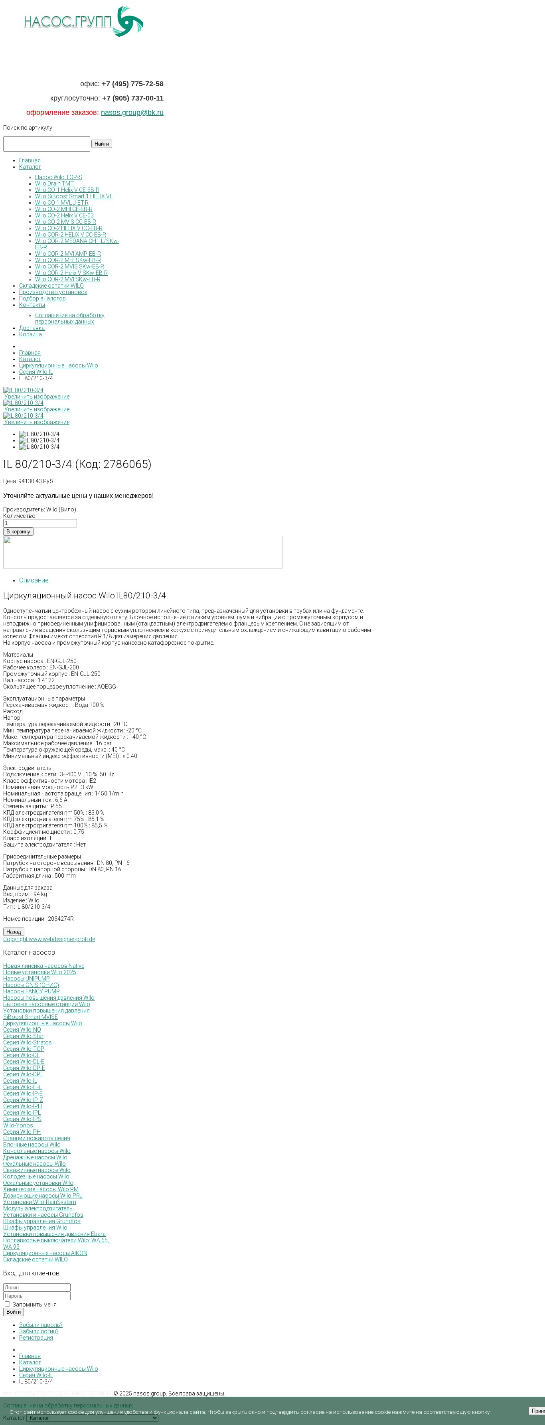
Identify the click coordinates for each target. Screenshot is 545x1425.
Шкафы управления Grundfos (42, 1221)
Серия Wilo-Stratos (27, 1042)
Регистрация (36, 1337)
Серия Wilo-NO (22, 1029)
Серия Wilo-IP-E (23, 1093)
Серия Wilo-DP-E (24, 1068)
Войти (13, 1312)
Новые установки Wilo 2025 (39, 972)
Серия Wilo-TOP (23, 1049)
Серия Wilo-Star (23, 1036)
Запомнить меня (34, 1304)
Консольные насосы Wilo (37, 1151)
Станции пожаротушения (36, 1138)
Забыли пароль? (41, 1325)
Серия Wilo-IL (20, 1081)
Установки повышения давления (46, 1010)
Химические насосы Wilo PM (41, 1189)
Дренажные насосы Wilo (35, 1157)
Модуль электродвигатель (38, 1208)
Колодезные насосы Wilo (36, 1176)
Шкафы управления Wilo (35, 1227)
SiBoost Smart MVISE (30, 1017)
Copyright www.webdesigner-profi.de (49, 939)
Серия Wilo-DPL (23, 1074)
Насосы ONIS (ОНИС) (31, 985)
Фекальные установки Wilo (38, 1183)
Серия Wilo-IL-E (22, 1087)
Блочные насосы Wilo (32, 1144)
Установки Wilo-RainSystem (39, 1202)
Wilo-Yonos (18, 1125)
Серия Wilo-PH (22, 1132)
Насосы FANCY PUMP (31, 991)
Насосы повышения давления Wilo (49, 998)
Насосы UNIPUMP (26, 978)
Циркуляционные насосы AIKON (45, 1253)
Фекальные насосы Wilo (34, 1164)
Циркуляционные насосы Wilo (42, 1023)
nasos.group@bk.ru (132, 112)
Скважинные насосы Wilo (37, 1170)
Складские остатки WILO (35, 1259)
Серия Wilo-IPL (22, 1112)
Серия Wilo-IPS (22, 1119)
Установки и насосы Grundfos (43, 1215)
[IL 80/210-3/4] (39, 434)
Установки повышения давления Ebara (54, 1234)
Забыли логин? (39, 1331)
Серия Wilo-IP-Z (23, 1100)
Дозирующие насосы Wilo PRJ (43, 1195)
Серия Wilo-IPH (22, 1106)
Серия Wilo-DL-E (23, 1061)
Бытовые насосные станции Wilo (46, 1004)
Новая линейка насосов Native (43, 966)
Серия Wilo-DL (21, 1055)
